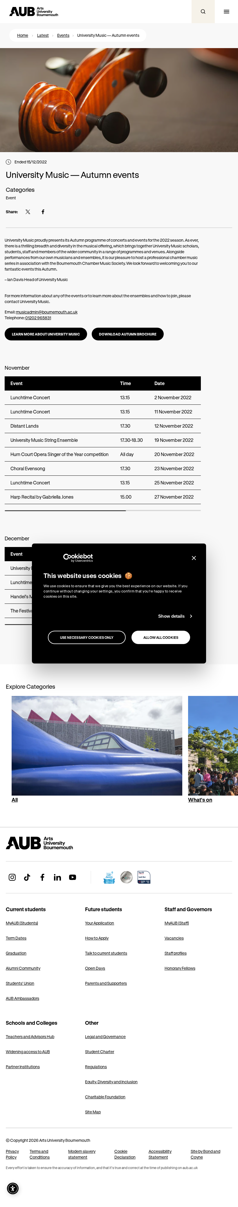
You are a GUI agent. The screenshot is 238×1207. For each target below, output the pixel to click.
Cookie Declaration (125, 1154)
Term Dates (16, 938)
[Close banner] (194, 558)
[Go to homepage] (52, 843)
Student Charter (99, 1051)
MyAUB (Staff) (177, 922)
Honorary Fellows (180, 968)
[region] (103, 443)
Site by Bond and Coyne (205, 1154)
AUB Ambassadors (22, 998)
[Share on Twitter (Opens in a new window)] (27, 211)
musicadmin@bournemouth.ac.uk (46, 311)
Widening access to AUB (28, 1051)
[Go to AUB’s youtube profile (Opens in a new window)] (72, 877)
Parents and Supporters (106, 983)
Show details (171, 616)
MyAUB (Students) (22, 922)
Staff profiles (176, 953)
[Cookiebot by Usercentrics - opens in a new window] (67, 558)
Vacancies (174, 938)
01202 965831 (38, 317)
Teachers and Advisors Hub (30, 1036)
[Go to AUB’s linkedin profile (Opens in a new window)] (57, 877)
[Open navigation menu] (226, 11)
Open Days (95, 968)
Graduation (16, 953)
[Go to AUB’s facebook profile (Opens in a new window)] (42, 877)
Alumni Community (23, 968)
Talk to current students (106, 953)
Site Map (93, 1111)
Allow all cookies (160, 637)
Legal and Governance (105, 1036)
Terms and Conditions (40, 1154)
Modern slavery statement (81, 1154)
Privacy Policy (12, 1154)
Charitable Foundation (105, 1096)
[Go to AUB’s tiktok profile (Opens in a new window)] (27, 877)
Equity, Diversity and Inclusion (111, 1081)
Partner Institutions (23, 1066)
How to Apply (97, 938)
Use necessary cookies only (87, 637)
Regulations (96, 1066)
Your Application (99, 922)
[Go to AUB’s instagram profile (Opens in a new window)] (12, 877)
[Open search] (203, 11)
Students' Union (20, 983)
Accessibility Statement (160, 1154)
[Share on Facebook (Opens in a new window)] (43, 211)
